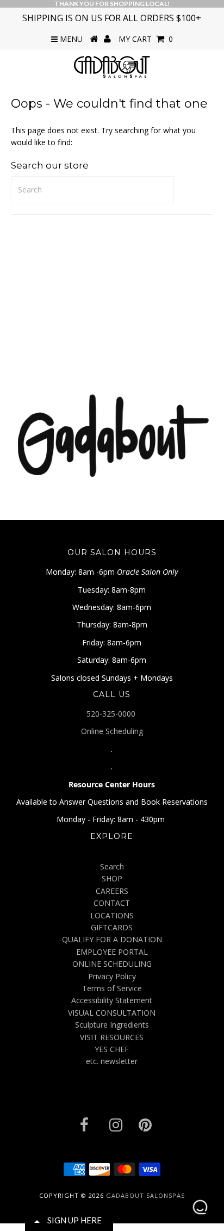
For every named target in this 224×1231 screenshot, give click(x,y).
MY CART (146, 39)
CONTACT (112, 903)
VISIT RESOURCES (112, 1037)
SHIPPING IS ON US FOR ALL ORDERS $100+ (111, 18)
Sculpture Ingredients (112, 1024)
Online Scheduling (112, 731)
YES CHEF (112, 1049)
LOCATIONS (112, 915)
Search (112, 866)
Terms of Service (112, 988)
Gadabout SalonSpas (145, 1195)
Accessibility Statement (111, 1000)
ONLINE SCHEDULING (112, 964)
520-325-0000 (112, 713)
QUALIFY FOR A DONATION (112, 939)
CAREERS (112, 891)
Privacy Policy (112, 976)
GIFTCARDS (112, 927)
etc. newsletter (112, 1061)
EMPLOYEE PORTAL (112, 952)
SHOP (112, 878)
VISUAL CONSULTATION (111, 1013)
